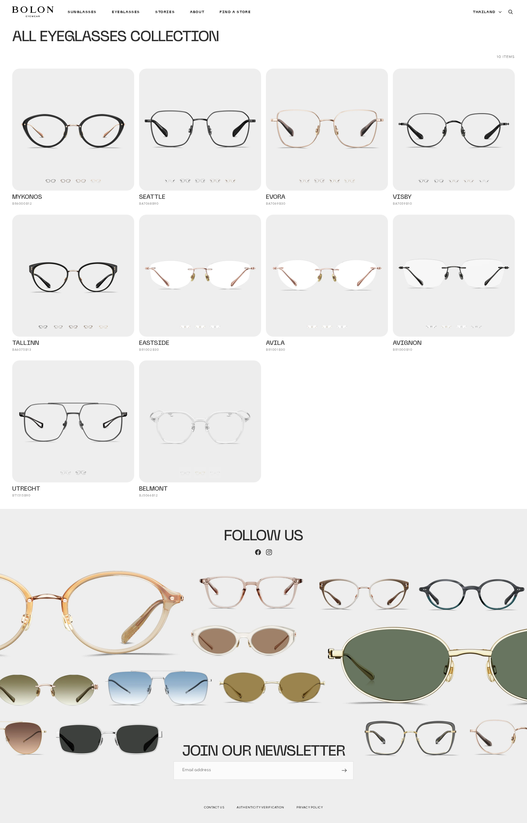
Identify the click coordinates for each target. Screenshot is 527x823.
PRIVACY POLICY (309, 807)
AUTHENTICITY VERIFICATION (260, 807)
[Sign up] (344, 770)
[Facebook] (258, 552)
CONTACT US (214, 807)
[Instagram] (269, 552)
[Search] (510, 12)
